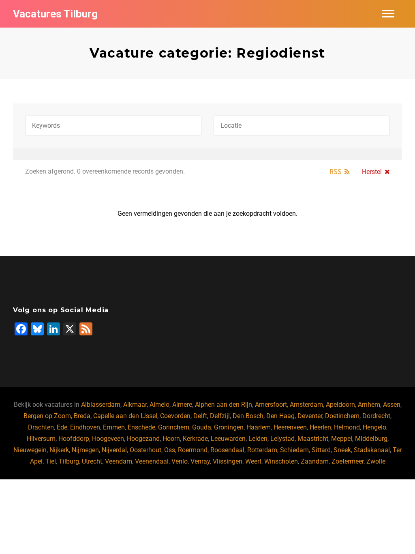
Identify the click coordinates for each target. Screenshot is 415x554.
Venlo (179, 461)
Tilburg (69, 461)
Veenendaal (152, 461)
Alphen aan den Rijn (223, 404)
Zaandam (315, 461)
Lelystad (282, 438)
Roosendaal (227, 450)
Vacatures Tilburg (55, 13)
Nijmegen (85, 450)
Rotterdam (262, 450)
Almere (182, 404)
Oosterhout (145, 450)
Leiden (257, 438)
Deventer (309, 416)
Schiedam (294, 450)
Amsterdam (306, 404)
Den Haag (280, 416)
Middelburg (371, 438)
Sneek (342, 450)
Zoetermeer (348, 461)
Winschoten (281, 461)
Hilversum (41, 438)
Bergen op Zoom (47, 416)
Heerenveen (290, 427)
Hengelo (374, 427)
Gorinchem (173, 427)
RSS (335, 172)
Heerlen (320, 427)
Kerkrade (195, 438)
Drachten (41, 427)
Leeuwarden (228, 438)
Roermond (193, 450)
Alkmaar (135, 404)
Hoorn (171, 438)
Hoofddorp (73, 438)
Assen (391, 404)
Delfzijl (220, 416)
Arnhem (369, 404)
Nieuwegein (30, 450)
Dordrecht (376, 416)
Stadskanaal (372, 450)
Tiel (50, 461)
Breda (82, 416)
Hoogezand (143, 438)
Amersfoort (271, 404)
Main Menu (388, 14)
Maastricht (312, 438)
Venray (200, 461)
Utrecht (92, 461)
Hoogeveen (108, 438)
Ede (62, 427)
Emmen (114, 427)
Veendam (118, 461)
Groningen (229, 427)
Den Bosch (248, 416)
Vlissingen (227, 461)
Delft (200, 416)
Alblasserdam (100, 404)
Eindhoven (85, 427)
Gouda (201, 427)
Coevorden (175, 416)
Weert (253, 461)
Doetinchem (342, 416)
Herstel (372, 172)
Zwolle (375, 461)
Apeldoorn (340, 404)
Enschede (141, 427)
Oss (169, 450)
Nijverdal (114, 450)
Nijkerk (59, 450)
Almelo (159, 404)
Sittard (321, 450)
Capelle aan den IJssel (125, 416)
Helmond (347, 427)
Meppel (341, 438)
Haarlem (258, 427)
